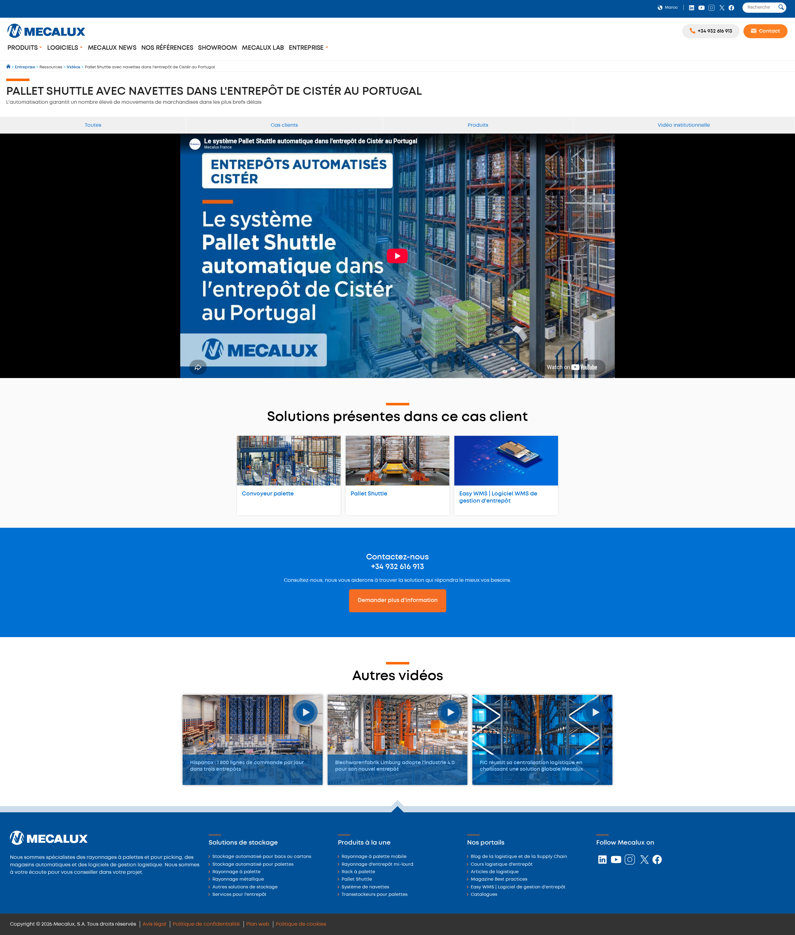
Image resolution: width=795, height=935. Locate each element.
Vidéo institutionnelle (684, 125)
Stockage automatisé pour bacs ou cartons (261, 857)
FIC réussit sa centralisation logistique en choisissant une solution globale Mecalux (531, 766)
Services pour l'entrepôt (239, 895)
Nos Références (167, 48)
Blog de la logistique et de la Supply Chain (519, 857)
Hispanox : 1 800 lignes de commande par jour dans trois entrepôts (247, 766)
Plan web (257, 924)
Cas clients (284, 125)
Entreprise (307, 48)
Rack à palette (358, 872)
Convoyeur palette (268, 493)
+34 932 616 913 (397, 566)
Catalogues (484, 895)
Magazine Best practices (499, 880)
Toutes (93, 125)
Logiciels (63, 48)
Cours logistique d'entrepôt (502, 865)
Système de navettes (365, 887)
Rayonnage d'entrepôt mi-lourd (377, 865)
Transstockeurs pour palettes (374, 895)
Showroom (217, 48)
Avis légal (154, 924)
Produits (23, 48)
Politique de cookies (301, 924)
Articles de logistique (495, 872)
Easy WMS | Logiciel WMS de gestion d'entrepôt (498, 497)
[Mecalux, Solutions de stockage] (46, 38)
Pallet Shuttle (369, 493)
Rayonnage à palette (236, 872)
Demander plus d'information (398, 600)
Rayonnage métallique (238, 880)
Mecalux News (112, 48)
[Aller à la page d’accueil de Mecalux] (8, 67)
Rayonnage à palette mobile (374, 857)
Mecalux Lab (263, 48)
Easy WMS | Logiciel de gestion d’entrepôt (518, 887)
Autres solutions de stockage (245, 887)
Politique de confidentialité (206, 924)
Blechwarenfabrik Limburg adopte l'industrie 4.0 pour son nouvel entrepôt (395, 766)
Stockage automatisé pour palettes (252, 865)
